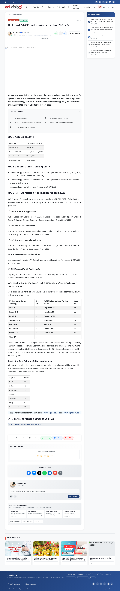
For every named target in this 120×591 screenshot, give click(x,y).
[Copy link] (60, 473)
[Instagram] (103, 2)
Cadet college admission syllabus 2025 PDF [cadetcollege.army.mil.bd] (45, 559)
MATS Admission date (21, 118)
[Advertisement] (44, 44)
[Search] (108, 7)
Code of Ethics (38, 521)
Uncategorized (13, 20)
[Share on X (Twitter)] (61, 33)
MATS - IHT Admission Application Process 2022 (28, 123)
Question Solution (76, 7)
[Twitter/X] (97, 583)
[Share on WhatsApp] (56, 33)
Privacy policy (100, 589)
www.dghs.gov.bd (71, 413)
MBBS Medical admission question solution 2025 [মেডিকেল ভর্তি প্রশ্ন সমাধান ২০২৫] (17, 559)
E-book (88, 574)
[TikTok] (113, 2)
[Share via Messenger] (34, 473)
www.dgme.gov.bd (52, 413)
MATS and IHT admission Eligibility (59, 118)
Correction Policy (27, 521)
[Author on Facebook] (11, 496)
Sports (36, 7)
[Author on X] (15, 496)
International (63, 7)
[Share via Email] (55, 473)
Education (95, 574)
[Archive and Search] (104, 7)
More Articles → (73, 496)
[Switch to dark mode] (113, 7)
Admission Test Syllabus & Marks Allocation (62, 123)
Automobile (81, 574)
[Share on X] (39, 473)
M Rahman (16, 32)
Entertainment (48, 7)
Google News (109, 589)
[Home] (13, 7)
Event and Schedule (82, 578)
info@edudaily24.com (31, 584)
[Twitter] (100, 2)
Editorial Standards (15, 521)
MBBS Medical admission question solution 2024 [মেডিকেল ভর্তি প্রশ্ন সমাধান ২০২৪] (73, 559)
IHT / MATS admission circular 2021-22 (25, 127)
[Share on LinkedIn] (50, 473)
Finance (92, 578)
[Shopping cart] (95, 7)
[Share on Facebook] (65, 33)
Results (87, 7)
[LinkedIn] (110, 2)
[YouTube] (106, 2)
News (28, 7)
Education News (105, 574)
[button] (44, 111)
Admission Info (71, 574)
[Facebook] (96, 2)
